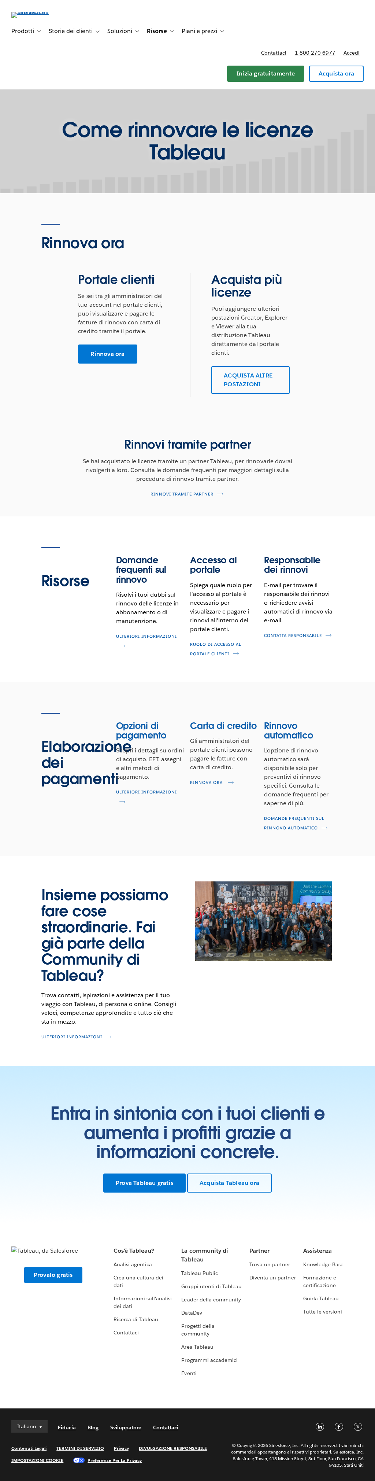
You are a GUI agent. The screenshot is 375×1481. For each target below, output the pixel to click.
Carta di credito (223, 726)
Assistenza (317, 1251)
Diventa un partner (272, 1277)
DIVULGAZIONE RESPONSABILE (173, 1448)
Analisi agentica (133, 1264)
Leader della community (211, 1299)
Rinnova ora (107, 354)
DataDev (191, 1312)
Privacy (121, 1448)
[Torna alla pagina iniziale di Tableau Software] (38, 12)
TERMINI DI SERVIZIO (80, 1448)
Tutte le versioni (322, 1311)
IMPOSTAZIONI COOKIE (37, 1460)
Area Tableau (197, 1347)
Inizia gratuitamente (266, 73)
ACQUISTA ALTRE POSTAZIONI (248, 380)
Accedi (352, 52)
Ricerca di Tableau (136, 1319)
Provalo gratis (53, 1275)
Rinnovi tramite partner (182, 494)
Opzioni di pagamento (141, 730)
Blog (93, 1427)
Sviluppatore (125, 1427)
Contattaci (273, 52)
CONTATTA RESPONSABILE (293, 635)
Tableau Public (199, 1273)
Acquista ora (336, 73)
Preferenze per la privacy (115, 1460)
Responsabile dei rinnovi (292, 565)
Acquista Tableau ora (229, 1183)
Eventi (188, 1373)
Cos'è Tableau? (134, 1251)
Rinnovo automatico (288, 730)
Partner (259, 1251)
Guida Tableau (321, 1298)
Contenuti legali (29, 1448)
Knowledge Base (323, 1264)
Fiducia (67, 1427)
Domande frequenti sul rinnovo (141, 570)
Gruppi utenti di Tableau (211, 1286)
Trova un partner (269, 1264)
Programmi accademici (209, 1360)
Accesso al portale (213, 565)
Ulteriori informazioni (71, 1037)
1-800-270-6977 (315, 52)
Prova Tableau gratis (144, 1183)
